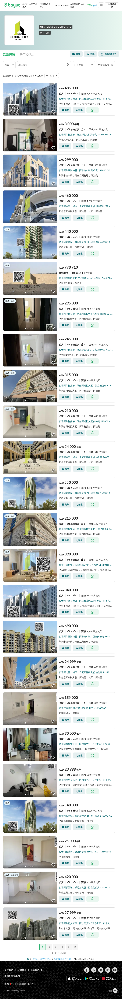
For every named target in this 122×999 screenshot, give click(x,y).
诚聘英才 (22, 970)
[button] (9, 65)
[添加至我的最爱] (53, 112)
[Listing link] (59, 99)
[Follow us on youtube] (115, 970)
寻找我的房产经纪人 (29, 5)
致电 (92, 54)
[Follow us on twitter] (94, 970)
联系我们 (35, 970)
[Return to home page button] (11, 5)
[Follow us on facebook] (87, 970)
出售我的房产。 (45, 5)
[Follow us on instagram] (108, 970)
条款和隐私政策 (12, 975)
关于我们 (8, 970)
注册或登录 (112, 5)
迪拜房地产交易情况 (77, 5)
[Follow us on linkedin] (101, 970)
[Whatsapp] (92, 110)
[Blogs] (92, 5)
